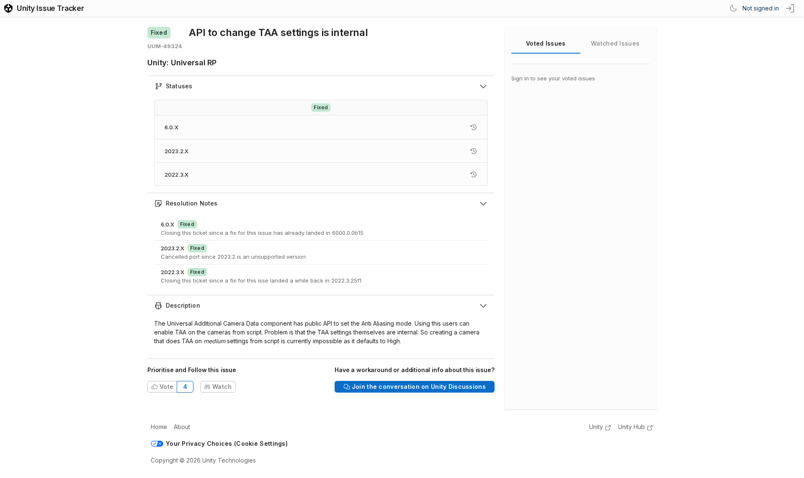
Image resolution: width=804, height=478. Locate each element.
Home (159, 426)
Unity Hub (631, 426)
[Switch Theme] (733, 8)
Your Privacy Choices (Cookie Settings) (227, 443)
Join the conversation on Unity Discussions (419, 386)
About (182, 426)
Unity (596, 426)
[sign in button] (790, 8)
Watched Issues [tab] (615, 43)
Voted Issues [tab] (545, 43)
